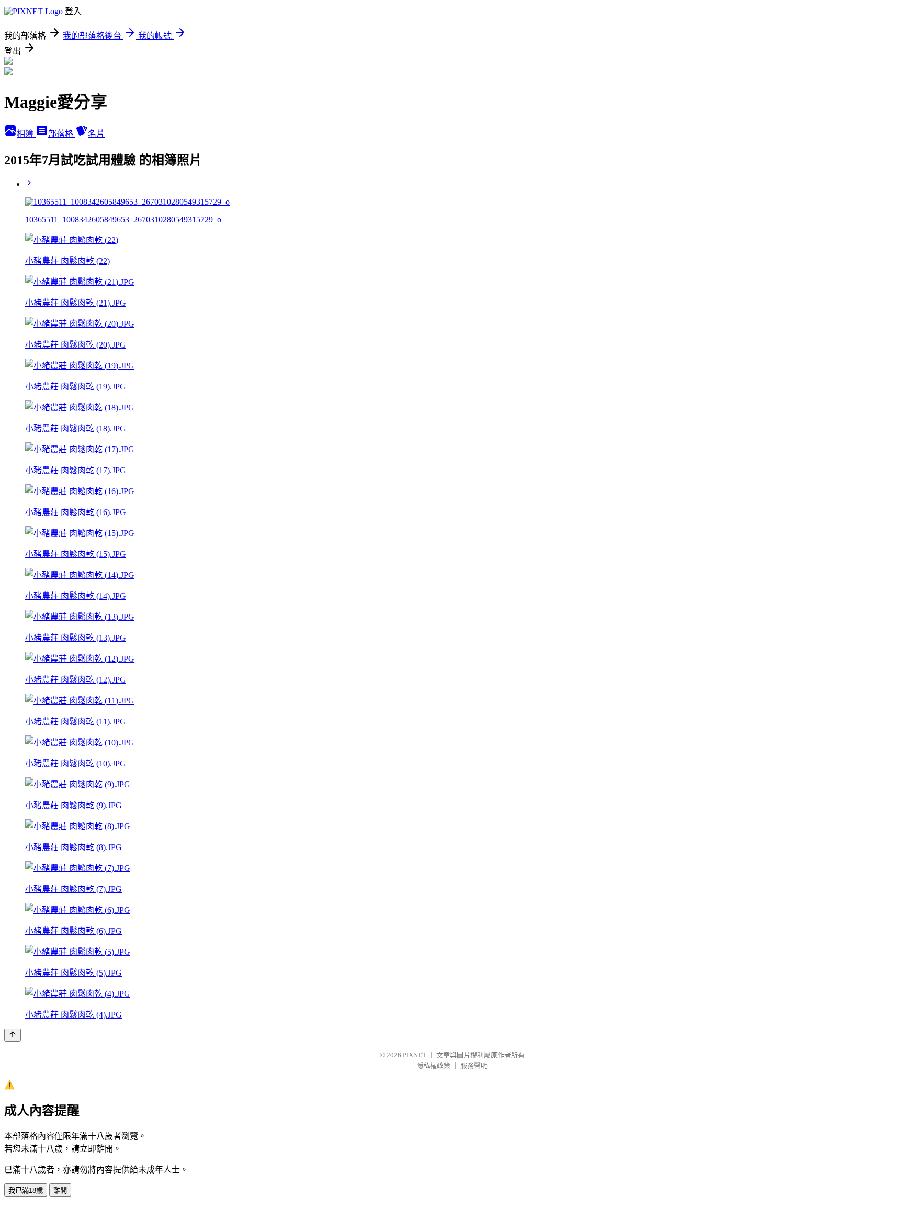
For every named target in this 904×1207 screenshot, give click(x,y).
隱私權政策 (433, 1065)
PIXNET (414, 1055)
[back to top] (12, 1035)
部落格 (61, 133)
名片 (96, 133)
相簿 (26, 133)
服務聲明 (474, 1065)
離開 (60, 1190)
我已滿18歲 (25, 1190)
